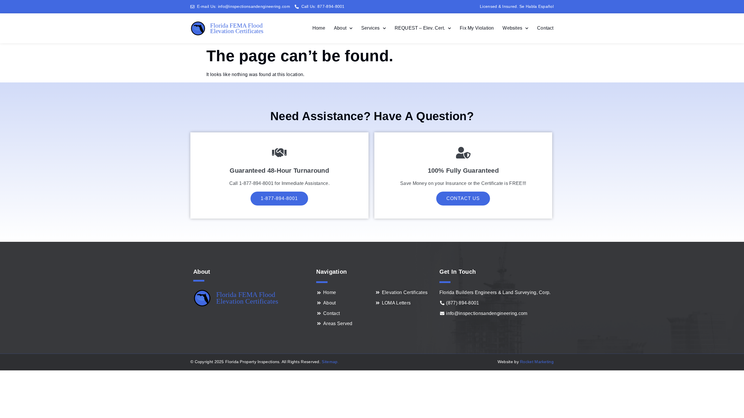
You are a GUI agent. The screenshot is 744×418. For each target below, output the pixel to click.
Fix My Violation (477, 28)
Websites (512, 28)
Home (318, 28)
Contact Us (463, 198)
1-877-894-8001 (279, 198)
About (340, 28)
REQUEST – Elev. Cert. (420, 28)
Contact (545, 28)
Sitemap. (330, 361)
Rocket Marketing (537, 361)
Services (370, 28)
